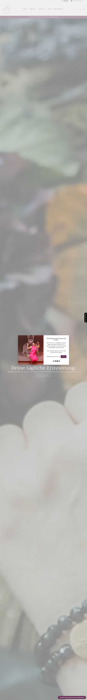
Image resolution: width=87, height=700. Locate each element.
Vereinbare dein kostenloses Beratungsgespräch (72, 697)
